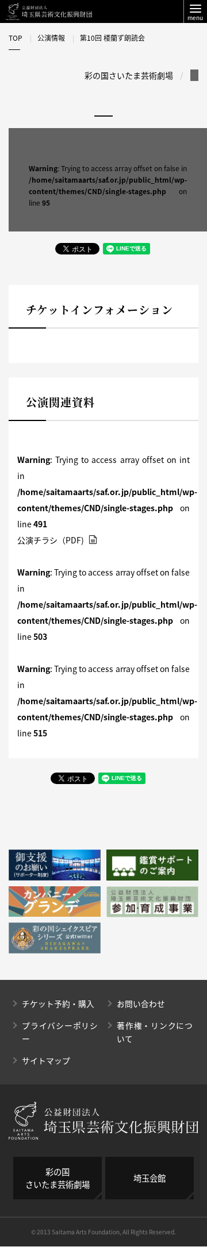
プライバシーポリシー (60, 1032)
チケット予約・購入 (58, 1003)
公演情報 (51, 38)
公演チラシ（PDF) (51, 540)
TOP (15, 38)
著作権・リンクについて (155, 1032)
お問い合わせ (141, 1003)
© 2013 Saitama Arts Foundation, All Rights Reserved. (103, 1231)
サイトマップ (46, 1060)
